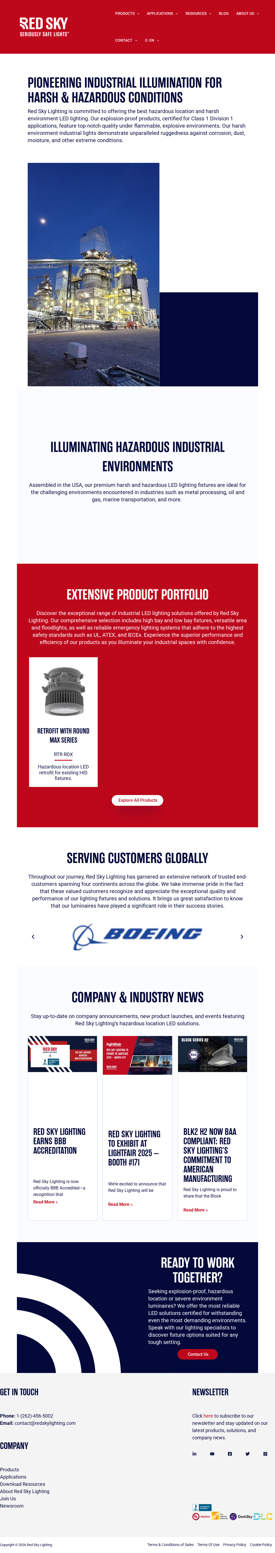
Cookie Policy (261, 1545)
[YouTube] (212, 1454)
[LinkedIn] (194, 1454)
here (208, 1416)
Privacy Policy (234, 1545)
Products (125, 13)
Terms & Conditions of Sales (170, 1545)
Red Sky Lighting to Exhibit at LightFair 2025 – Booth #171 (134, 1148)
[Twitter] (247, 1454)
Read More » (45, 1202)
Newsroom (12, 1506)
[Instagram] (265, 1454)
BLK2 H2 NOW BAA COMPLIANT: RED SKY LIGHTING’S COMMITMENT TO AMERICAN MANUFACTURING (209, 1155)
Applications (13, 1477)
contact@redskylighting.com (38, 1423)
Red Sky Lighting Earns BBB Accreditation (59, 1141)
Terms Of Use (208, 1545)
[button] (33, 937)
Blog (224, 13)
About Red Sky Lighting (24, 1491)
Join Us (8, 1498)
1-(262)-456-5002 (26, 1416)
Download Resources (22, 1484)
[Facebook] (230, 1454)
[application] (137, 13)
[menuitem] (152, 40)
